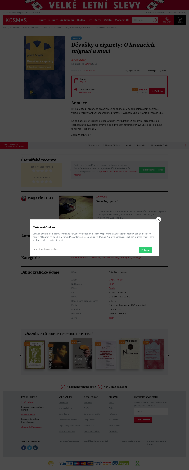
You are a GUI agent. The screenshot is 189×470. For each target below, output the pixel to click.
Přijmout (145, 250)
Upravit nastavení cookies (45, 248)
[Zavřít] (158, 219)
